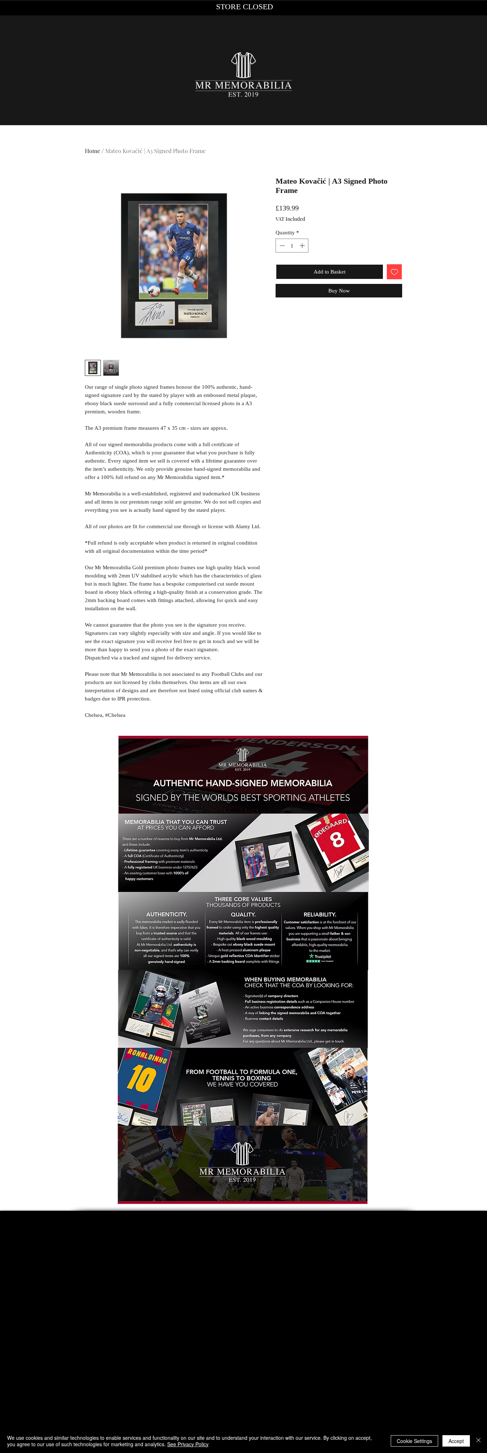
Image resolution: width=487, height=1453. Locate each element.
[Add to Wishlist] (394, 272)
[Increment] (303, 245)
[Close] (478, 1440)
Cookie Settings (414, 1440)
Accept (456, 1440)
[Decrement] (281, 245)
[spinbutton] (292, 245)
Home (92, 150)
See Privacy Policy (188, 1444)
